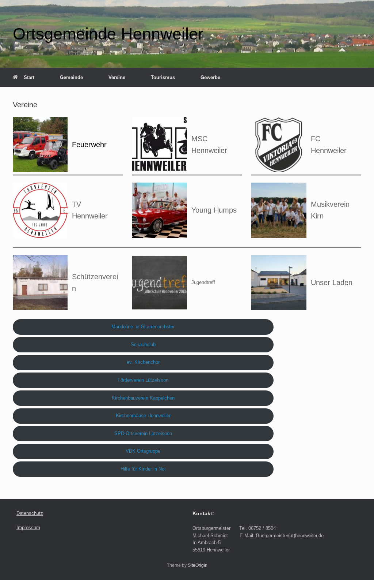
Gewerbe (210, 77)
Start (29, 77)
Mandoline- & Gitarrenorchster (143, 326)
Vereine (116, 77)
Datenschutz (29, 513)
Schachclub (143, 344)
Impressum (28, 527)
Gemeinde (71, 77)
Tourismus (163, 77)
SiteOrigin (197, 565)
